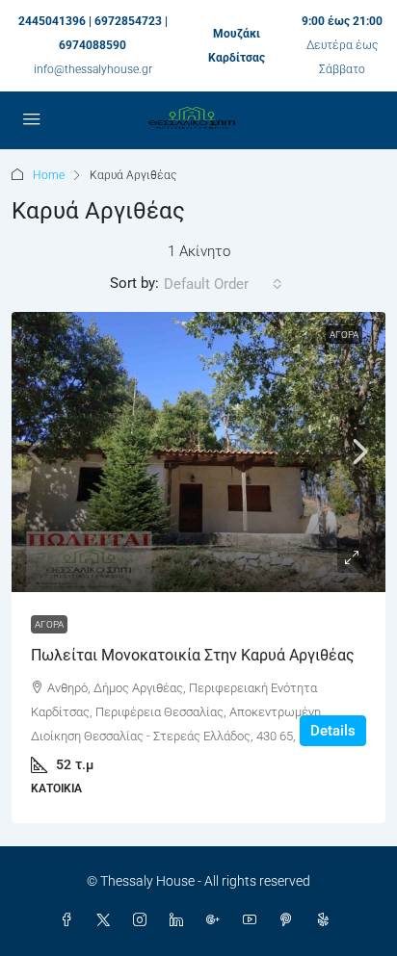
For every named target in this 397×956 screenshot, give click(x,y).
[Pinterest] (290, 920)
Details (333, 730)
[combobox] (223, 284)
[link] (198, 452)
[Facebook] (70, 920)
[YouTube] (253, 920)
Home (49, 175)
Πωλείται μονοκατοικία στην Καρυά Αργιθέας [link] (193, 655)
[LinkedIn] (180, 920)
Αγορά (344, 334)
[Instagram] (143, 920)
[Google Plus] (216, 920)
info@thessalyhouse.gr (93, 69)
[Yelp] (326, 920)
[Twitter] (107, 920)
